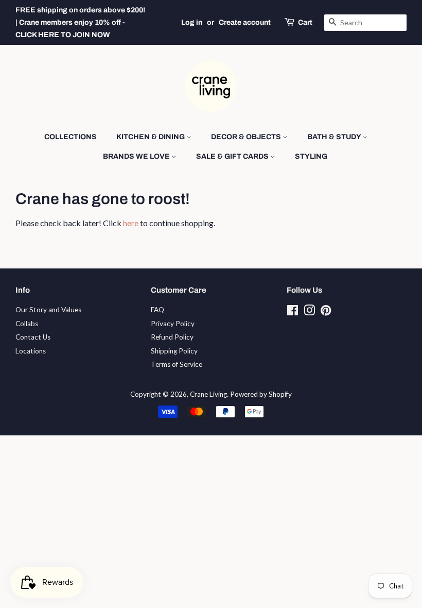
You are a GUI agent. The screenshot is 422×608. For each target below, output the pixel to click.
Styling (311, 156)
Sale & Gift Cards (233, 156)
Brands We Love (137, 156)
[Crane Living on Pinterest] (325, 312)
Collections (70, 137)
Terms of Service (176, 364)
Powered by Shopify (261, 394)
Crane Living (208, 394)
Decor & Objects (247, 137)
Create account (245, 22)
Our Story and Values (48, 310)
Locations (30, 351)
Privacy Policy (173, 323)
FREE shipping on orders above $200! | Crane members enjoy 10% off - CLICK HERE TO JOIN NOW (80, 22)
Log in (191, 22)
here (130, 223)
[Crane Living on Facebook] (292, 312)
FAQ (157, 310)
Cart (305, 22)
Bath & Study (334, 137)
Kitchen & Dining (151, 137)
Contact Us (32, 337)
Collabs (26, 323)
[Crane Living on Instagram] (309, 312)
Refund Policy (172, 337)
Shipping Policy (174, 351)
